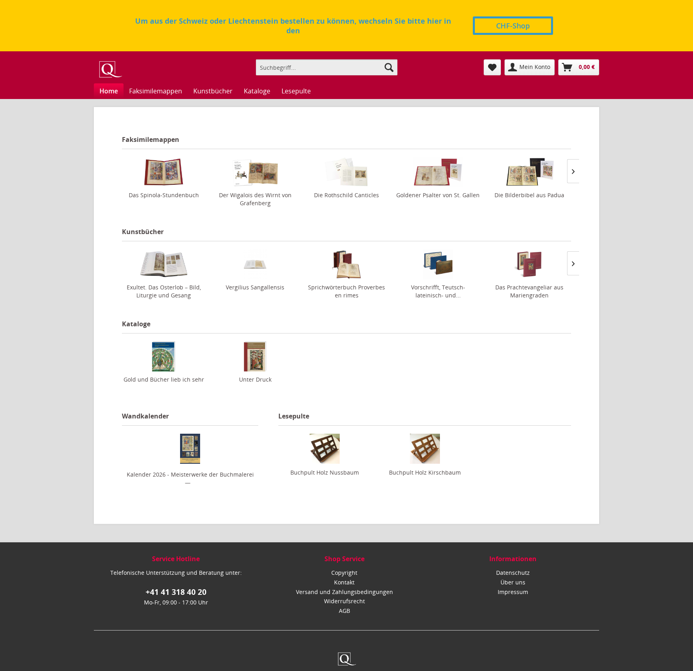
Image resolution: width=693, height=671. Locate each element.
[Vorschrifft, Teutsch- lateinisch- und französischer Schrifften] (438, 264)
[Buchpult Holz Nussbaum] (324, 449)
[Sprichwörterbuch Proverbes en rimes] (346, 264)
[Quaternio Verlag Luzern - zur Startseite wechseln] (110, 69)
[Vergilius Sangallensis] (255, 264)
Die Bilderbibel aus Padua (529, 195)
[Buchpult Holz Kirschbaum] (425, 449)
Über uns (512, 582)
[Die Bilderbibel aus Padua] (529, 172)
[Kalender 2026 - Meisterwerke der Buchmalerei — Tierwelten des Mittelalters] (190, 449)
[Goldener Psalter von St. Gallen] (438, 172)
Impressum (513, 592)
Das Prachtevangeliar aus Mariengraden (529, 291)
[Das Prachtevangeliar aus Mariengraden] (529, 264)
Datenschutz (513, 572)
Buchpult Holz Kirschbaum (425, 472)
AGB (344, 610)
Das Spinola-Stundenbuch (164, 195)
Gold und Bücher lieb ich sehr (164, 379)
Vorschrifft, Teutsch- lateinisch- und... (438, 291)
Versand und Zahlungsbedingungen (344, 592)
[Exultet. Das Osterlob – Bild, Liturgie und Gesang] (163, 264)
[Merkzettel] (492, 67)
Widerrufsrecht (344, 601)
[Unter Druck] (255, 357)
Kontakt (344, 582)
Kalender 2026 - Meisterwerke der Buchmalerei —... (190, 478)
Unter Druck (255, 379)
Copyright (344, 572)
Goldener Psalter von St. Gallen (438, 195)
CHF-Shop (513, 25)
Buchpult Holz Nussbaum (324, 472)
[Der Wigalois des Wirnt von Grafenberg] (255, 172)
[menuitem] (326, 67)
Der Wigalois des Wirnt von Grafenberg (255, 199)
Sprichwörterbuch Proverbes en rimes (346, 291)
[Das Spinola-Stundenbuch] (163, 172)
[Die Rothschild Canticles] (346, 172)
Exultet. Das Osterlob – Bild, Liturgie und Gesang (164, 291)
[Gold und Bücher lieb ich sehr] (163, 357)
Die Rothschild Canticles (346, 195)
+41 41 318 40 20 (176, 592)
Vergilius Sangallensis (255, 287)
